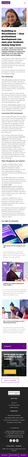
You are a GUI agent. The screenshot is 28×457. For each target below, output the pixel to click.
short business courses (14, 105)
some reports (8, 80)
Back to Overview (10, 380)
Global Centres (14, 407)
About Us (14, 402)
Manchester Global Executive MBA (14, 417)
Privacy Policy (10, 446)
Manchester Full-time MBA (14, 422)
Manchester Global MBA (14, 415)
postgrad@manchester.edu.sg (15, 435)
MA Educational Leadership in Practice (14, 420)
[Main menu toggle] (24, 3)
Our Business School (14, 405)
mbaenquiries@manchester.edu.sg (15, 431)
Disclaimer (19, 446)
